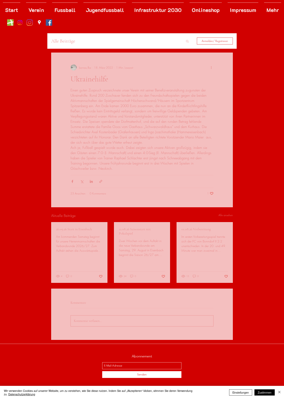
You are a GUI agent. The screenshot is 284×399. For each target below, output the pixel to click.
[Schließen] (279, 392)
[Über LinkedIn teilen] (91, 181)
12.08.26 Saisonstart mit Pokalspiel (135, 231)
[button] (187, 41)
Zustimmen (264, 392)
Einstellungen (240, 392)
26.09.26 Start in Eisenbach (74, 229)
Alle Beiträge (63, 41)
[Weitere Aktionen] (211, 67)
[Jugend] (20, 22)
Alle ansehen (226, 215)
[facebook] (49, 22)
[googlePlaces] (39, 22)
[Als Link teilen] (101, 181)
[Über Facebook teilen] (72, 181)
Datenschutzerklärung (21, 394)
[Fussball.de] (10, 22)
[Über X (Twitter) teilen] (82, 181)
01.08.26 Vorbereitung (196, 229)
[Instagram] (29, 22)
